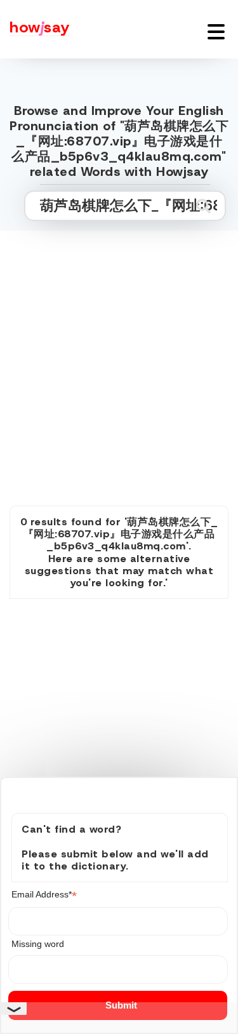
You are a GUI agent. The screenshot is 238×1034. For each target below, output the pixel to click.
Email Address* (44, 895)
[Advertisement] (119, 354)
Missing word (37, 944)
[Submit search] (203, 206)
